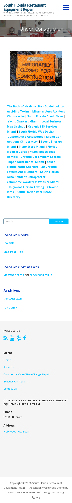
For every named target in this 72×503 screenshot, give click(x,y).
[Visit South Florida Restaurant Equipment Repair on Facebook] (24, 338)
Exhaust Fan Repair (15, 381)
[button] (67, 7)
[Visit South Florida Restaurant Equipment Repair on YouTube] (12, 338)
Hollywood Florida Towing (26, 187)
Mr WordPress (13, 275)
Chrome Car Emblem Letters (41, 157)
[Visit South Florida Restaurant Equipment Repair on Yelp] (18, 338)
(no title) (9, 243)
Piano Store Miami (32, 147)
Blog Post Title (13, 252)
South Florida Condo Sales (45, 116)
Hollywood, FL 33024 (16, 431)
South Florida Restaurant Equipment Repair (24, 7)
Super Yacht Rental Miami (26, 162)
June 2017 (10, 307)
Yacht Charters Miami (23, 121)
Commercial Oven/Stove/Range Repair (26, 374)
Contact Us (10, 388)
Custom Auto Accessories (25, 137)
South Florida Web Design (37, 131)
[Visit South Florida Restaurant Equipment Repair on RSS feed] (5, 338)
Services (8, 367)
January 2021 (12, 298)
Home (7, 360)
